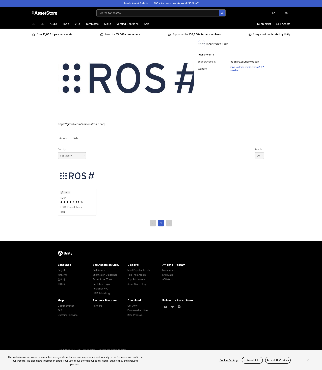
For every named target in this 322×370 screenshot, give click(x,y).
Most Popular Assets (138, 270)
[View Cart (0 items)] (273, 13)
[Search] (222, 13)
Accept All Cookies (278, 360)
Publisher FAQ (100, 288)
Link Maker (168, 274)
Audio (53, 24)
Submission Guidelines (105, 274)
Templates (92, 24)
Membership (169, 270)
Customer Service (68, 315)
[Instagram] (179, 306)
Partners (97, 305)
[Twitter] (172, 306)
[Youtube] (165, 306)
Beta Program (135, 315)
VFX (77, 24)
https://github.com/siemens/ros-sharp (245, 69)
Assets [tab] (63, 138)
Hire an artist (262, 24)
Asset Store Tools (102, 279)
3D (33, 24)
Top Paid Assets (136, 279)
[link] (153, 223)
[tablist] (161, 138)
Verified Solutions (127, 24)
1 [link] (161, 223)
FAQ (60, 310)
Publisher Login (101, 284)
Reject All (252, 360)
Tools (65, 24)
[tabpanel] (161, 184)
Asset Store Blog (136, 284)
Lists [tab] (75, 138)
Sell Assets (283, 24)
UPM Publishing (101, 293)
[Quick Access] (280, 13)
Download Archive (137, 310)
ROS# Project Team (71, 207)
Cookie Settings (229, 360)
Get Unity (132, 305)
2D (42, 24)
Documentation (66, 305)
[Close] (308, 360)
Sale (146, 24)
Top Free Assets (136, 274)
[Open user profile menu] (286, 13)
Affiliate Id (167, 279)
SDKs (107, 24)
